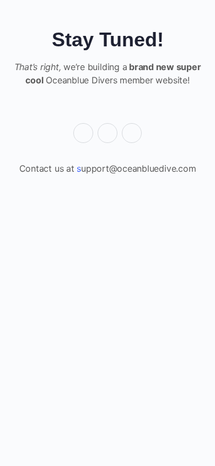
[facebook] (83, 133)
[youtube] (132, 133)
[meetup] (107, 133)
